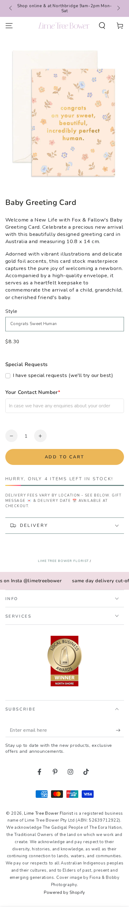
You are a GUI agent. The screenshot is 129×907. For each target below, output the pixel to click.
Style (11, 311)
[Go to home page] (64, 25)
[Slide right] (118, 8)
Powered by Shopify (64, 892)
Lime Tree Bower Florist (63, 561)
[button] (102, 25)
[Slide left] (11, 8)
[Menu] (9, 25)
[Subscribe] (120, 730)
